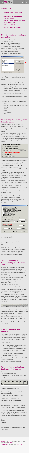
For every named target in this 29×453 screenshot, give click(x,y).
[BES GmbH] (6, 2)
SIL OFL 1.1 (19, 444)
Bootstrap (3, 441)
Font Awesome (4, 444)
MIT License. (11, 442)
